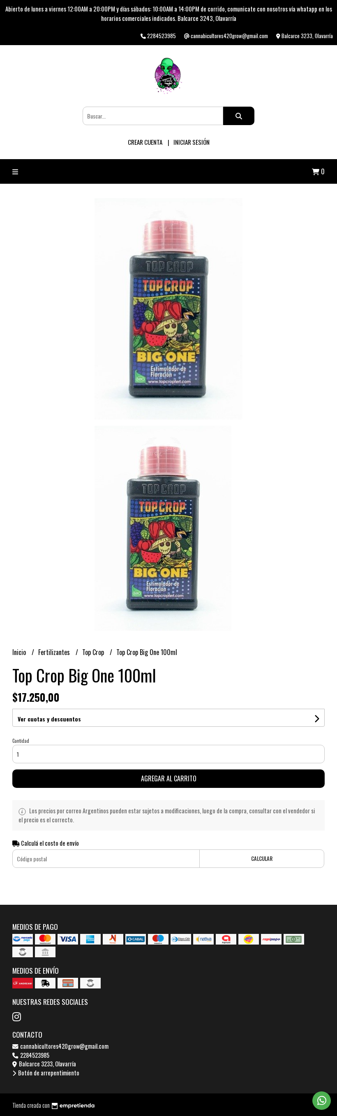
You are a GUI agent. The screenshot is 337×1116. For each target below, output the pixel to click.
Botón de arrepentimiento (48, 1072)
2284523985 (34, 1055)
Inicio (20, 652)
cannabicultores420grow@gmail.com (63, 1046)
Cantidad (20, 740)
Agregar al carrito (168, 778)
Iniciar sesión (191, 141)
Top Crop (94, 652)
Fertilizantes (55, 652)
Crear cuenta (145, 141)
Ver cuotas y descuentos (49, 718)
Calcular (261, 859)
